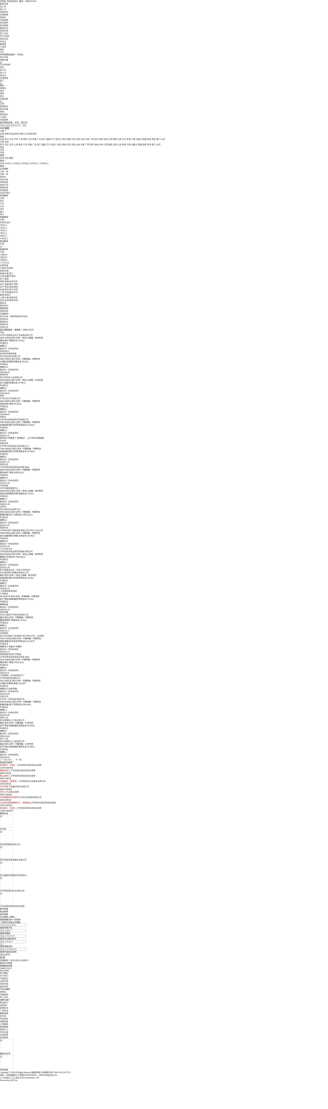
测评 (2, 93)
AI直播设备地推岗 (8, 591)
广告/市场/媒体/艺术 (9, 292)
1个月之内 (4, 263)
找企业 (3, 41)
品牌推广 (4, 1005)
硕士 (2, 212)
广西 (92, 139)
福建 (48, 139)
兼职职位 (4, 28)
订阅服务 (4, 1024)
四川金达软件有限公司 (10, 356)
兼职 (2, 85)
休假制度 (4, 190)
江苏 (30, 139)
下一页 (18, 760)
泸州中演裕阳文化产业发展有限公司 (16, 335)
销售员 (3, 417)
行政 (2, 332)
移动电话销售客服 (8, 353)
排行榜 (3, 1016)
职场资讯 (4, 12)
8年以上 (3, 236)
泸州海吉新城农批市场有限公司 (14, 419)
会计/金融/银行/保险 (9, 284)
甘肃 (87, 139)
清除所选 (4, 311)
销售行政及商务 (12, 134)
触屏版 (3, 44)
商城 (2, 112)
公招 (2, 104)
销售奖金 (4, 187)
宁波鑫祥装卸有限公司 (19, 786)
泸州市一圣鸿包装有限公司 (12, 699)
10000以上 (44, 163)
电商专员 (4, 464)
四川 (7, 139)
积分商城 (4, 25)
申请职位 (4, 343)
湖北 (64, 139)
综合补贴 (4, 179)
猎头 (2, 96)
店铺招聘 (4, 15)
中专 (2, 203)
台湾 (163, 139)
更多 (2, 147)
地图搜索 (4, 1021)
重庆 (25, 139)
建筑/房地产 (5, 295)
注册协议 (4, 978)
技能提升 (4, 106)
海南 (101, 139)
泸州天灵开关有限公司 (10, 398)
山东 (124, 139)
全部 (2, 134)
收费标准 (4, 1008)
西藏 (144, 139)
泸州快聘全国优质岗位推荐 (12, 467)
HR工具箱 (4, 36)
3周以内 (3, 260)
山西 (119, 139)
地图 (2, 128)
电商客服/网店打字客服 (10, 654)
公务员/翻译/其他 (7, 276)
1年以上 (3, 225)
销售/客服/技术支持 (8, 281)
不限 (2, 150)
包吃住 (3, 177)
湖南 (69, 139)
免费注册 (4, 60)
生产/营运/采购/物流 (9, 287)
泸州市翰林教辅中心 (9, 488)
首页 (2, 67)
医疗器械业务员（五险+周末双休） (16, 570)
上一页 (3, 760)
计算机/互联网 (6, 268)
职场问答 (4, 31)
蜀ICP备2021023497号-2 (60, 1072)
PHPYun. (14, 1080)
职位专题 (4, 109)
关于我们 (4, 976)
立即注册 (14, 960)
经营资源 (4, 984)
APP (2, 52)
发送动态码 (5, 954)
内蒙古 (139, 139)
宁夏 (133, 139)
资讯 (2, 91)
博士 (2, 214)
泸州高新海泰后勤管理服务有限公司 (16, 551)
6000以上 (26, 163)
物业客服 (4, 612)
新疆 (149, 139)
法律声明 (4, 981)
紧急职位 (4, 322)
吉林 (106, 139)
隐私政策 (4, 986)
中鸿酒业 (4, 594)
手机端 (20, 54)
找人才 (3, 9)
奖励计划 (4, 185)
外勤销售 (4, 633)
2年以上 (3, 228)
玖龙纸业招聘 (13, 792)
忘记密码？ (24, 960)
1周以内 (3, 255)
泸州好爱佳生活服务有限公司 (32, 781)
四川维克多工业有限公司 (11, 377)
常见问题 (4, 1032)
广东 (39, 139)
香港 (154, 139)
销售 (2, 396)
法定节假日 (5, 193)
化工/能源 (4, 279)
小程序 (3, 47)
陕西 (115, 139)
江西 (110, 139)
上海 (20, 139)
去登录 (3, 441)
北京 (11, 139)
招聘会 (3, 17)
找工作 (3, 6)
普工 (2, 81)
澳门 (158, 139)
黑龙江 (58, 139)
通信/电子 (4, 306)
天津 (16, 139)
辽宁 (53, 139)
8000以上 (35, 163)
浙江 (44, 139)
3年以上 (3, 230)
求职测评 (4, 1019)
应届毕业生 (5, 222)
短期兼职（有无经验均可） (13, 675)
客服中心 (4, 1029)
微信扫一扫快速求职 (9, 348)
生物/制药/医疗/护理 (9, 289)
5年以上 (3, 233)
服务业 (3, 303)
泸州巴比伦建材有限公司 (30, 797)
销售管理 (32, 134)
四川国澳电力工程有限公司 (12, 720)
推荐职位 (4, 324)
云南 (82, 139)
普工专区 (4, 33)
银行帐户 (4, 1002)
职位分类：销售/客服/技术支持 (14, 316)
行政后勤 (4, 485)
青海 (129, 139)
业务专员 (4, 696)
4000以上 (17, 163)
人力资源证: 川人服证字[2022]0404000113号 (19, 1078)
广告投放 (4, 1011)
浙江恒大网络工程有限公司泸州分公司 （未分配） (23, 636)
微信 (2, 49)
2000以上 (9, 163)
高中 (2, 201)
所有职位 (4, 319)
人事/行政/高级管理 (8, 297)
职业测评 (4, 23)
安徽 (34, 139)
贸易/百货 (4, 271)
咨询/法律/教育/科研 (9, 300)
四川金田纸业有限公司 (10, 509)
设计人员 (4, 739)
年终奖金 (4, 182)
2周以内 (3, 257)
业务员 (3, 506)
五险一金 (4, 174)
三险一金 (4, 171)
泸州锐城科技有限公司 (10, 678)
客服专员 (4, 528)
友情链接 (4, 1035)
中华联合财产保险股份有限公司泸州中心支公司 (21, 530)
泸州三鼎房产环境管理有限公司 (14, 615)
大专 (2, 206)
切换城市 (12, 1)
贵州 (96, 139)
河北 (73, 139)
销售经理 (4, 375)
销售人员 (23, 134)
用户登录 (4, 57)
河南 (78, 139)
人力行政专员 (6, 549)
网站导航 (4, 4)
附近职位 (4, 39)
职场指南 (4, 1037)
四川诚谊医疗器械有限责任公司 (14, 572)
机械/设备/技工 (6, 273)
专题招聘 (4, 20)
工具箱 (3, 117)
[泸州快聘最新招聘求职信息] (5, 64)
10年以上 (4, 238)
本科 (2, 209)
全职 (7, 158)
